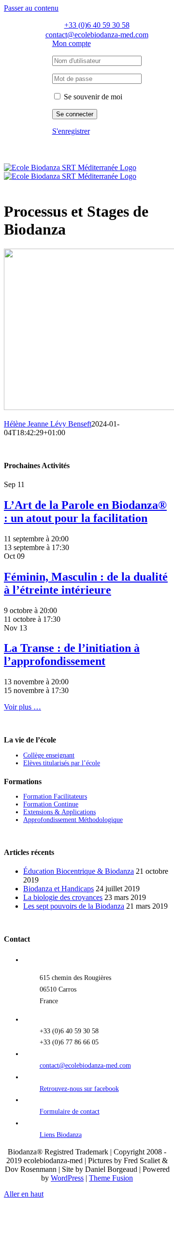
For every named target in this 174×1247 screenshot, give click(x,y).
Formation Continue (50, 804)
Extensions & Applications (59, 812)
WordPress (67, 1178)
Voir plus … (22, 707)
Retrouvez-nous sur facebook (79, 1088)
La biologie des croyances (62, 897)
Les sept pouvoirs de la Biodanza (73, 906)
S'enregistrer (71, 131)
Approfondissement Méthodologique (73, 819)
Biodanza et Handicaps (58, 888)
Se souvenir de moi (92, 97)
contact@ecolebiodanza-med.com (85, 1065)
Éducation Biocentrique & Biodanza (78, 871)
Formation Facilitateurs (55, 796)
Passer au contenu (31, 8)
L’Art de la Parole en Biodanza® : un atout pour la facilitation (85, 511)
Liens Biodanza (61, 1134)
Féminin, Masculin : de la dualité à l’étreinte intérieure (86, 583)
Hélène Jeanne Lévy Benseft (47, 424)
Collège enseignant (48, 755)
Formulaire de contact (70, 1111)
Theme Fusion (111, 1178)
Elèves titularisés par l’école (61, 763)
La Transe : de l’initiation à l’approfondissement (72, 654)
